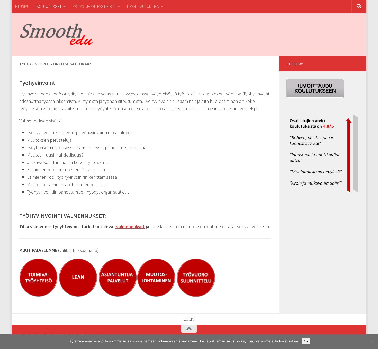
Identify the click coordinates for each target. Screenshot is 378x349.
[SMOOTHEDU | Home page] (56, 34)
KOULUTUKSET (49, 6)
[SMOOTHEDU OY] (347, 63)
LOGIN (189, 319)
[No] (371, 341)
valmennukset (130, 226)
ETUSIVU (22, 6)
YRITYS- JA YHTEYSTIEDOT (94, 6)
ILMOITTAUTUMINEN (143, 6)
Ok (306, 341)
